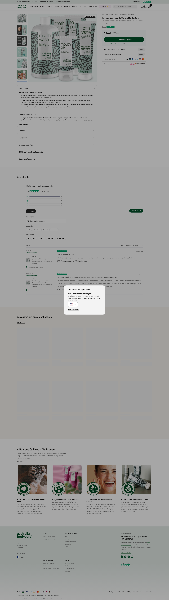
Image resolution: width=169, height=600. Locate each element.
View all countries (73, 309)
